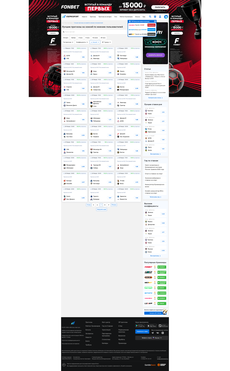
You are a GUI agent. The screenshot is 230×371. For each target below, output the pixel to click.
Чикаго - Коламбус (128, 70)
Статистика (106, 339)
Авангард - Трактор (128, 101)
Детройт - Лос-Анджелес (128, 132)
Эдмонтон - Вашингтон (128, 195)
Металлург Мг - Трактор (101, 148)
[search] (150, 17)
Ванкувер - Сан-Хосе (74, 132)
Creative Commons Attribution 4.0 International (100, 350)
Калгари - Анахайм (74, 179)
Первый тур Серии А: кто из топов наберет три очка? (155, 92)
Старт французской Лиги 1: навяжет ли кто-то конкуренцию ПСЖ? (155, 85)
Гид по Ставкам (107, 326)
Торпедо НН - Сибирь (101, 164)
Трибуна (88, 345)
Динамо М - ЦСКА (128, 117)
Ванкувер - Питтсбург (101, 179)
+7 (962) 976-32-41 (146, 358)
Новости (84, 17)
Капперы (105, 343)
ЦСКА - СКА (74, 54)
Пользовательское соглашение (70, 343)
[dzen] (163, 333)
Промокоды (122, 343)
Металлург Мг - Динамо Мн (74, 70)
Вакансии (121, 336)
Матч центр (106, 322)
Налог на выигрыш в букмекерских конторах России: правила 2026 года (154, 167)
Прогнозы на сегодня (105, 17)
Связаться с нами (142, 331)
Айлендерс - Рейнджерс (101, 117)
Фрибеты (121, 339)
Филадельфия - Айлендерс (74, 164)
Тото (115, 17)
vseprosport (70, 17)
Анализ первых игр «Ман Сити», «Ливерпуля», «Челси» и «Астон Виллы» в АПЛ (155, 76)
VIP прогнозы (122, 322)
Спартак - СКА (74, 85)
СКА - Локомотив (74, 148)
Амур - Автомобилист (74, 117)
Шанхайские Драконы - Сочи (101, 101)
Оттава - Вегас (128, 179)
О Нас (120, 326)
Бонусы (137, 17)
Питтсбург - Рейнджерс (128, 54)
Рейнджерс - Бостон (128, 148)
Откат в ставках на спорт (154, 174)
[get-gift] (155, 17)
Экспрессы (89, 333)
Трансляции (106, 330)
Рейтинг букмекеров (126, 17)
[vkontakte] (157, 333)
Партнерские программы (106, 335)
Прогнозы (93, 17)
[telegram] (152, 333)
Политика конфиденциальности (71, 340)
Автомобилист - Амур (128, 164)
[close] (155, 21)
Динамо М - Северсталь (101, 85)
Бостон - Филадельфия (128, 85)
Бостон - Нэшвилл (101, 132)
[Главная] (62, 22)
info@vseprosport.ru (162, 358)
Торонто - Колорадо (101, 195)
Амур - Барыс (101, 70)
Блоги (88, 341)
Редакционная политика (123, 331)
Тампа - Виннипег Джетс (74, 101)
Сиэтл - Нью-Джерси (74, 195)
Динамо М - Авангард (101, 54)
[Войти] (160, 16)
